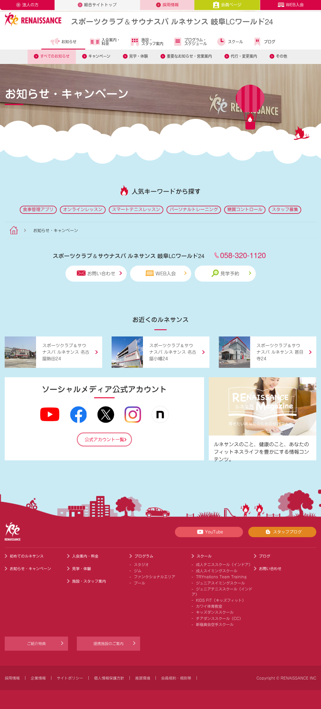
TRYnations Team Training (221, 577)
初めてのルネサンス (27, 556)
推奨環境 (142, 678)
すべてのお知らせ (55, 56)
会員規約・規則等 (176, 678)
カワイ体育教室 (209, 606)
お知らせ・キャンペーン (30, 568)
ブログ (269, 42)
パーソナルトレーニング (194, 209)
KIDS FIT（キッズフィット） (221, 600)
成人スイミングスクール (216, 571)
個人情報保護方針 (109, 678)
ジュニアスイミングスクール (220, 583)
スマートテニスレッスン (136, 209)
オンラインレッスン (83, 209)
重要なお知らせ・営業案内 (189, 56)
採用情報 (170, 5)
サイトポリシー (70, 678)
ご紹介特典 (36, 643)
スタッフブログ (287, 532)
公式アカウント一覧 (104, 439)
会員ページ (231, 5)
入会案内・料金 (111, 41)
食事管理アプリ (38, 209)
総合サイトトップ (100, 5)
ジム (137, 571)
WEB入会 (295, 5)
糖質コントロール (244, 209)
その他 (281, 56)
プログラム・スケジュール (195, 41)
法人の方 (30, 5)
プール (139, 583)
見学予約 (229, 273)
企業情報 (38, 678)
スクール (235, 42)
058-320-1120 (243, 254)
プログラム (143, 556)
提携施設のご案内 (108, 643)
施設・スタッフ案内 (152, 41)
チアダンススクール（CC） (219, 618)
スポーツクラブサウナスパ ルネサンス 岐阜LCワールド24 (172, 21)
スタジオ (141, 564)
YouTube (214, 532)
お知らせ (68, 42)
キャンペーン (99, 56)
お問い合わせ (101, 273)
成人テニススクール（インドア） (224, 564)
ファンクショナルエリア (154, 577)
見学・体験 (138, 56)
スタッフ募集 (285, 209)
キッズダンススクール (215, 612)
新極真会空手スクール (215, 624)
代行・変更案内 (244, 56)
